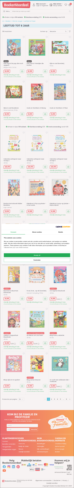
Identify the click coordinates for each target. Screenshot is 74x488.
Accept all (37, 255)
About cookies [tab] (37, 232)
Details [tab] (60, 232)
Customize (37, 260)
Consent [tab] (13, 232)
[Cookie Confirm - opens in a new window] (63, 227)
